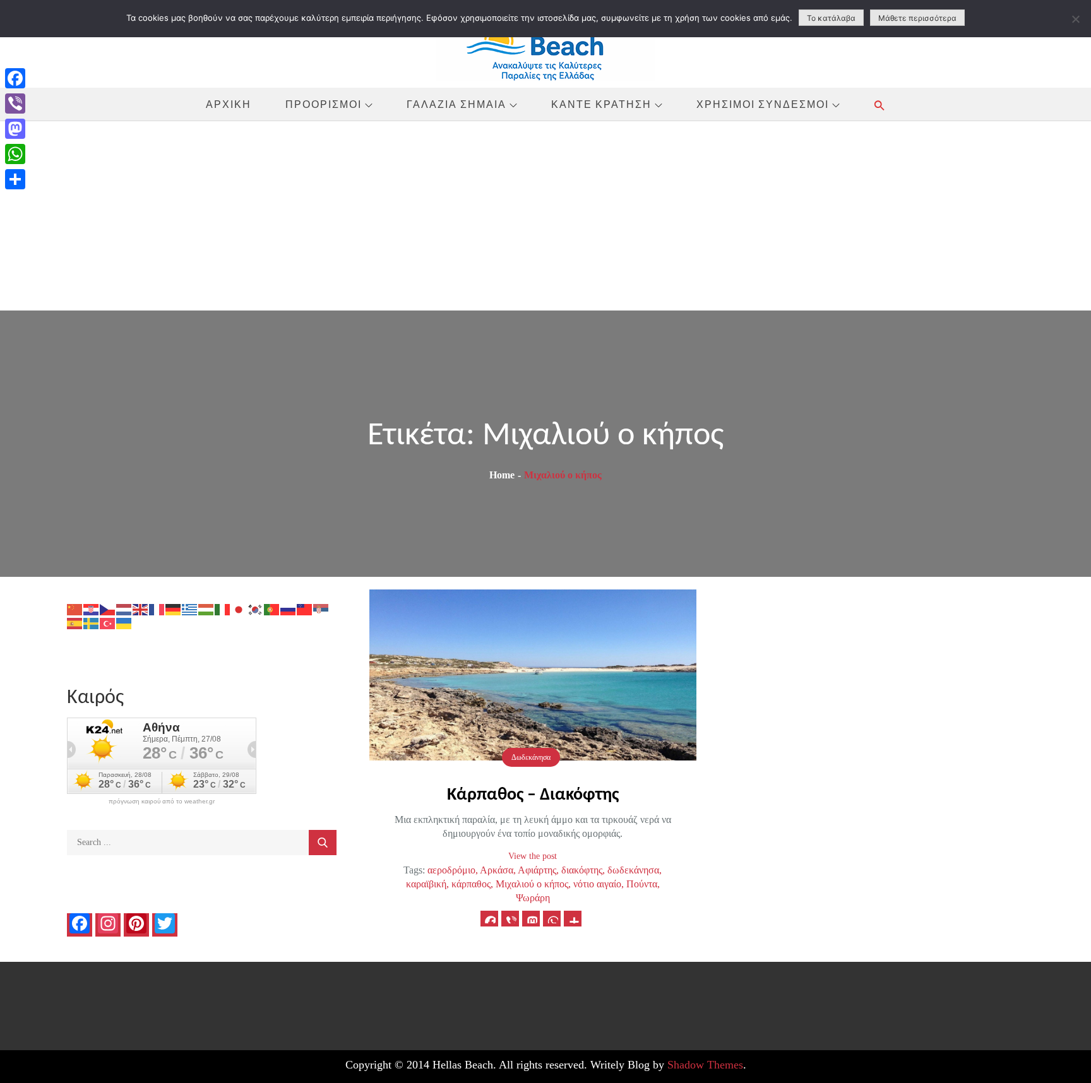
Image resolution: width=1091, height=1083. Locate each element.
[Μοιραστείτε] (15, 179)
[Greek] (190, 608)
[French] (157, 608)
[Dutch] (124, 608)
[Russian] (288, 608)
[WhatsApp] (15, 154)
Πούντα (641, 884)
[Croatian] (91, 608)
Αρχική (228, 104)
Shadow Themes (705, 1064)
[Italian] (223, 608)
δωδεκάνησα (633, 870)
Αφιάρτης (537, 870)
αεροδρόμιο (451, 870)
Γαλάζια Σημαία (456, 104)
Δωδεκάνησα (531, 757)
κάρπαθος (471, 884)
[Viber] (15, 103)
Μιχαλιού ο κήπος (532, 884)
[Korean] (255, 608)
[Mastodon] (15, 128)
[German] (173, 608)
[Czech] (108, 608)
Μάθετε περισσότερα (917, 18)
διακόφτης (581, 870)
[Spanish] (75, 622)
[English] (141, 608)
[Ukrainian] (124, 622)
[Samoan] (305, 608)
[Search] (323, 842)
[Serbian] (321, 608)
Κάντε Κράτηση (601, 104)
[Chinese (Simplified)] (75, 608)
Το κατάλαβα (831, 18)
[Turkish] (108, 622)
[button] (879, 105)
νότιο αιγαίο (597, 884)
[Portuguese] (272, 608)
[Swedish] (91, 622)
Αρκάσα (496, 870)
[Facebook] (15, 78)
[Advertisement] (545, 215)
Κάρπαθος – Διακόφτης (533, 795)
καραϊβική (426, 884)
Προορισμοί (323, 104)
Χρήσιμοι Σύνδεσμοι (762, 104)
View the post (532, 856)
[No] (1075, 19)
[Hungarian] (206, 608)
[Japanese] (239, 608)
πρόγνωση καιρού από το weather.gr (162, 801)
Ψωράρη (533, 897)
